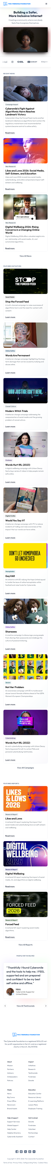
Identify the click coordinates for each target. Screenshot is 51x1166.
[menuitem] (15, 1065)
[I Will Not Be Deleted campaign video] (25, 39)
